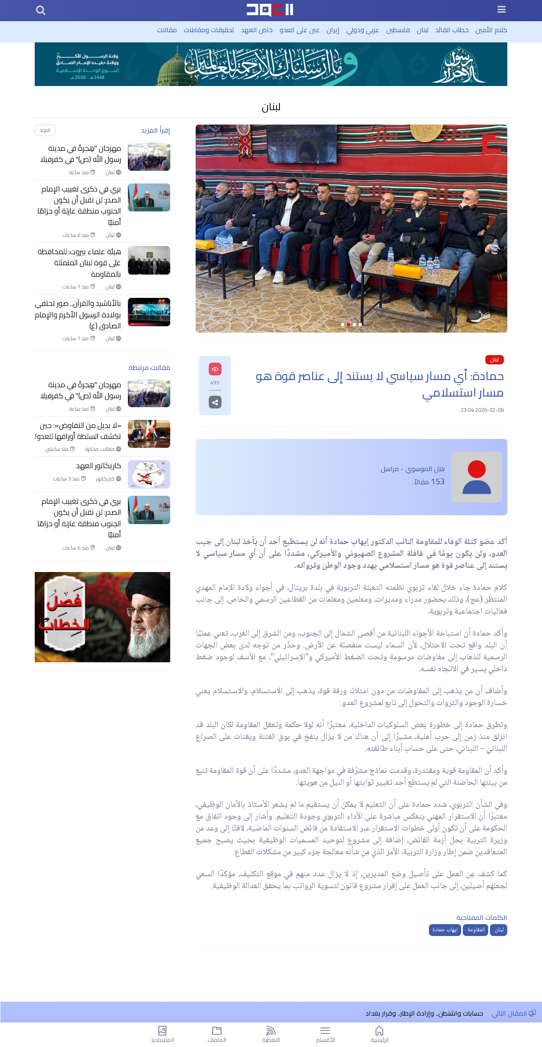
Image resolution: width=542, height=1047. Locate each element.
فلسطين (398, 30)
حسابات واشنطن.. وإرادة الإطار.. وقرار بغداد (424, 1013)
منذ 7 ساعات (76, 287)
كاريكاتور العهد (98, 465)
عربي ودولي (362, 30)
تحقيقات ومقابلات (209, 30)
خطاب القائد (452, 30)
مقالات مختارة (100, 449)
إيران (333, 30)
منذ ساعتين (57, 449)
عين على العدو (299, 30)
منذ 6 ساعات (76, 235)
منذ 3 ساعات (67, 479)
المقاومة (475, 930)
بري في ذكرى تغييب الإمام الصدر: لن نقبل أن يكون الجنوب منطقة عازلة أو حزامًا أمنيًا (79, 205)
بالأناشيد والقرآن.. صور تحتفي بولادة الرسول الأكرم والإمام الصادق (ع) (78, 314)
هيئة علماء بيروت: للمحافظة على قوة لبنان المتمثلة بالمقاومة (79, 263)
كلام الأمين (491, 30)
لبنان (423, 30)
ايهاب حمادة (445, 930)
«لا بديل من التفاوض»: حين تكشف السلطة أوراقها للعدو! (78, 431)
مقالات (167, 30)
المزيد (44, 129)
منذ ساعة (79, 172)
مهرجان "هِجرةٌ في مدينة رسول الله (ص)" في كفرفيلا (80, 154)
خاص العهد (257, 30)
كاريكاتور (106, 479)
